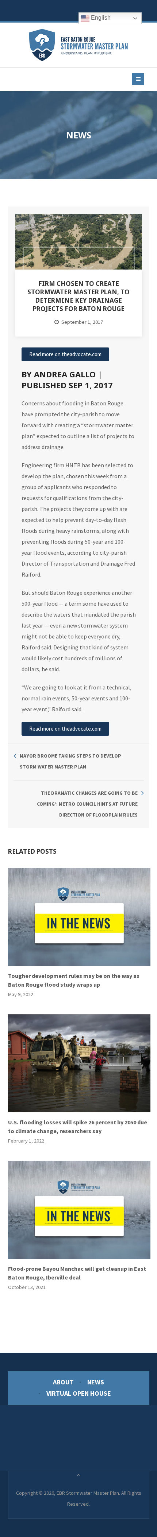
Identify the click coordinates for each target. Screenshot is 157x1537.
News (95, 1382)
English (100, 18)
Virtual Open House (78, 1393)
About (63, 1382)
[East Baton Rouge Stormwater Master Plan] (78, 45)
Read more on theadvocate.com (65, 354)
